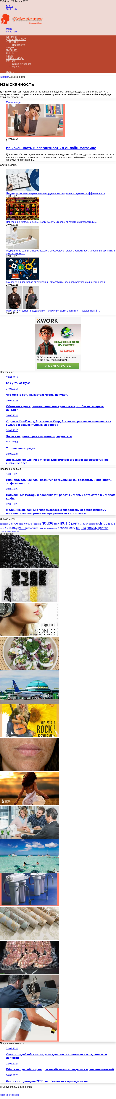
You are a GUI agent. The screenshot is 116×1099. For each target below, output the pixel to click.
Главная (4, 77)
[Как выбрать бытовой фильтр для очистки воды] (29, 905)
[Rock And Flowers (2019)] (29, 736)
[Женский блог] (21, 23)
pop (81, 524)
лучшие (42, 528)
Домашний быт (16, 39)
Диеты (10, 53)
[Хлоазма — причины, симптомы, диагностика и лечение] (29, 770)
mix (56, 523)
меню (49, 528)
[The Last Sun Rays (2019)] (29, 804)
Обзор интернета (21, 64)
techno (100, 523)
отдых (81, 528)
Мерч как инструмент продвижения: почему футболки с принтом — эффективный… (53, 310)
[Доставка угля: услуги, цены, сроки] (29, 567)
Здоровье (12, 42)
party (75, 523)
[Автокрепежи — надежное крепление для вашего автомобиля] (29, 601)
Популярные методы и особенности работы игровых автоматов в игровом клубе (51, 222)
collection (4, 524)
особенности (67, 528)
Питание (12, 50)
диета (21, 528)
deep (21, 524)
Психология (18, 45)
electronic (36, 524)
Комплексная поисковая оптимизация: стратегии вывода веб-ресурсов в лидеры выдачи (56, 282)
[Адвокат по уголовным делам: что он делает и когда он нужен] (29, 1007)
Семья (10, 55)
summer (92, 524)
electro (28, 523)
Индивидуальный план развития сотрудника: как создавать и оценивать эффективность (55, 193)
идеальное (32, 528)
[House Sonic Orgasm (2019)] (29, 635)
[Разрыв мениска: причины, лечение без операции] (29, 1040)
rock (85, 523)
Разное (11, 61)
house (47, 522)
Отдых (10, 47)
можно (54, 528)
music (65, 523)
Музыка (16, 66)
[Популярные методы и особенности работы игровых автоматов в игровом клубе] (22, 219)
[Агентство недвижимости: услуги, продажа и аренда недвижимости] (29, 838)
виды (2, 528)
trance (111, 523)
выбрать (10, 528)
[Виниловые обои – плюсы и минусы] (29, 939)
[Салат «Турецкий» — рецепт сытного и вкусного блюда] (29, 669)
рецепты (15, 531)
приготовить (5, 531)
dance (13, 523)
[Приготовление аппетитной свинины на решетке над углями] (29, 973)
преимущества (97, 528)
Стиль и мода (15, 58)
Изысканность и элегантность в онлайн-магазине (51, 148)
